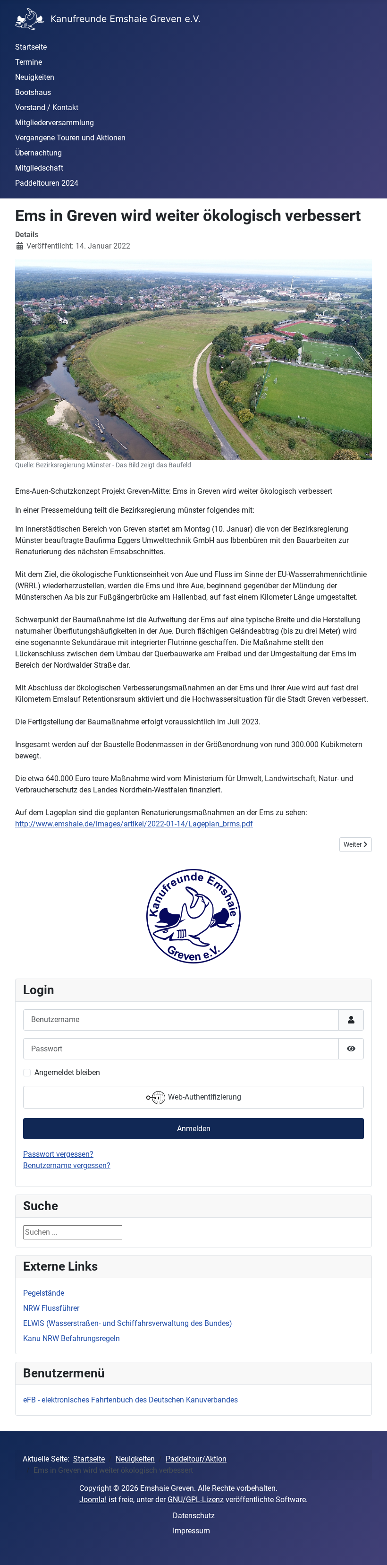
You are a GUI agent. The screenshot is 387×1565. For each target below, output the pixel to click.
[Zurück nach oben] (370, 1547)
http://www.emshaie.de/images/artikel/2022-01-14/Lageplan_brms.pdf (134, 823)
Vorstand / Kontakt (46, 107)
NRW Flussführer (51, 1308)
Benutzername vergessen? (66, 1165)
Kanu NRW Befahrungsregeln (71, 1338)
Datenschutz (194, 1515)
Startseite (31, 47)
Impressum (191, 1530)
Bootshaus (33, 92)
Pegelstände (43, 1293)
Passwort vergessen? (58, 1154)
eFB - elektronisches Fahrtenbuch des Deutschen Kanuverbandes (130, 1399)
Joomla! (93, 1499)
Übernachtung (38, 152)
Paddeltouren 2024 (46, 183)
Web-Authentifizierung (203, 1096)
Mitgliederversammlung (54, 122)
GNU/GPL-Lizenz (196, 1499)
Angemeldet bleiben (67, 1072)
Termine (28, 62)
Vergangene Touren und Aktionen (70, 137)
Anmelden (193, 1128)
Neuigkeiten (34, 77)
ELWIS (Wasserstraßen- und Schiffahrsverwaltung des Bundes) (127, 1323)
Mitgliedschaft (39, 167)
